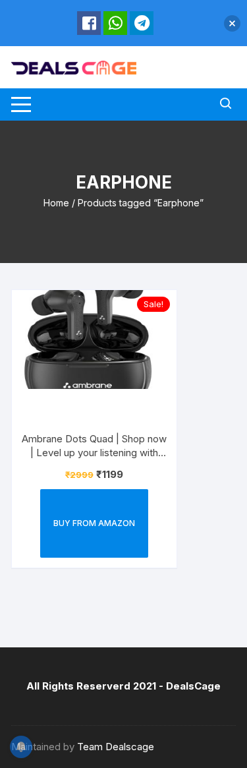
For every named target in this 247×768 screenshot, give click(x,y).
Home (56, 202)
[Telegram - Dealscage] (141, 23)
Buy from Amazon (94, 523)
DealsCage (193, 686)
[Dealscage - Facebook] (89, 23)
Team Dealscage (115, 746)
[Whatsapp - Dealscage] (115, 23)
